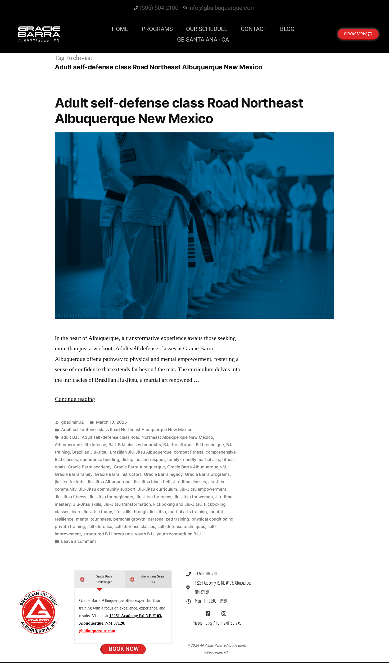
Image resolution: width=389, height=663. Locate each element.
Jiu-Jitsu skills (87, 504)
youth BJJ (144, 533)
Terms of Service (229, 623)
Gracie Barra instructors (118, 474)
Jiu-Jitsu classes (189, 481)
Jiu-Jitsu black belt (152, 481)
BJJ (112, 444)
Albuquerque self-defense (80, 444)
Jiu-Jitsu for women (193, 496)
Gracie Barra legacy (163, 474)
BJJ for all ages (178, 444)
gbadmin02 (72, 422)
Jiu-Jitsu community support (107, 489)
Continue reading (79, 399)
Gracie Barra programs (207, 474)
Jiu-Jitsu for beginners (111, 496)
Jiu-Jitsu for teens (153, 496)
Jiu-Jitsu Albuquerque (108, 481)
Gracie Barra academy (89, 466)
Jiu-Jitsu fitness (70, 496)
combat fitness (188, 452)
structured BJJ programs (108, 533)
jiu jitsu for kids (69, 481)
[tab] (100, 579)
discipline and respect (143, 459)
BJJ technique (210, 444)
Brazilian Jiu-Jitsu (89, 452)
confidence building (99, 459)
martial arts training (187, 511)
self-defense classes (135, 526)
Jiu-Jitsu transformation (127, 504)
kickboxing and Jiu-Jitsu (177, 504)
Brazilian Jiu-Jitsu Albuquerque (140, 452)
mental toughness (93, 519)
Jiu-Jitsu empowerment (202, 489)
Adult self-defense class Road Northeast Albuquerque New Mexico (179, 110)
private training (70, 526)
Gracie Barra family (73, 474)
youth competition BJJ (179, 533)
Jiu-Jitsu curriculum (157, 489)
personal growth (129, 519)
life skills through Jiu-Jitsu (140, 511)
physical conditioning (212, 519)
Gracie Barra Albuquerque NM (196, 466)
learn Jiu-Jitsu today (92, 511)
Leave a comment (78, 541)
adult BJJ (70, 437)
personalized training (168, 519)
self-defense (99, 526)
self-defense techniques (181, 526)
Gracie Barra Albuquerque (139, 466)
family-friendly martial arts (193, 459)
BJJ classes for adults (139, 444)
